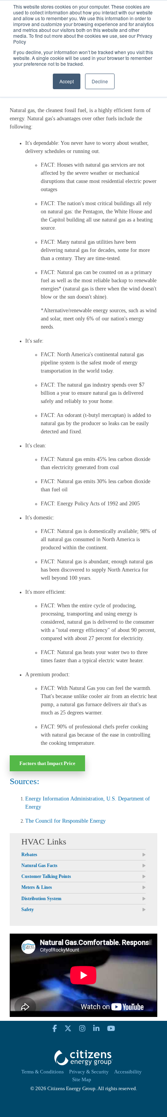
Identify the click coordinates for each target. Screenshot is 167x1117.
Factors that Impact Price (47, 763)
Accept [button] (66, 81)
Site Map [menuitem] (81, 1079)
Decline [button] (100, 81)
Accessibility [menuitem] (128, 1072)
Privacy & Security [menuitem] (89, 1072)
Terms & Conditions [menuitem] (42, 1072)
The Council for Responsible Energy (65, 821)
